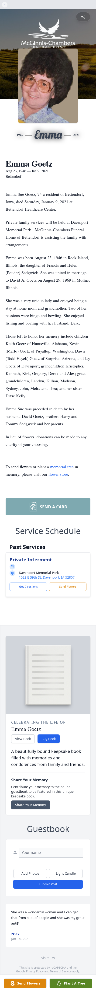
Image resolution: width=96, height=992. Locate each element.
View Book (23, 739)
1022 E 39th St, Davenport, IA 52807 (47, 577)
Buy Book (48, 739)
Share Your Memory (30, 805)
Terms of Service (61, 971)
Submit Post (48, 884)
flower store (58, 474)
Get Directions (28, 587)
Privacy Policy (35, 971)
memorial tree (62, 466)
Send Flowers (67, 587)
